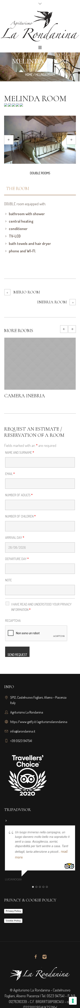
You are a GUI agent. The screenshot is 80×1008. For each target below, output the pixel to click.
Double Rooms (40, 173)
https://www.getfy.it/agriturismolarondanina (38, 722)
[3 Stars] (13, 106)
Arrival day (14, 537)
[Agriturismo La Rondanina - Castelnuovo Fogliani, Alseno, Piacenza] (40, 26)
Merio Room (26, 292)
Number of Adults (19, 495)
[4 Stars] (17, 106)
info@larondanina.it (22, 731)
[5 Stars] (21, 106)
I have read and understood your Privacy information (41, 607)
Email (10, 474)
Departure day (17, 559)
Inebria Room (52, 302)
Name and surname (19, 452)
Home (29, 74)
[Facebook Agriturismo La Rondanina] (35, 957)
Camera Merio (35, 396)
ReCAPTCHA (13, 621)
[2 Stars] (9, 106)
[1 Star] (5, 106)
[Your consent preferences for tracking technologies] (73, 1001)
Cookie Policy (13, 920)
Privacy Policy (13, 910)
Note (8, 580)
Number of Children (20, 516)
